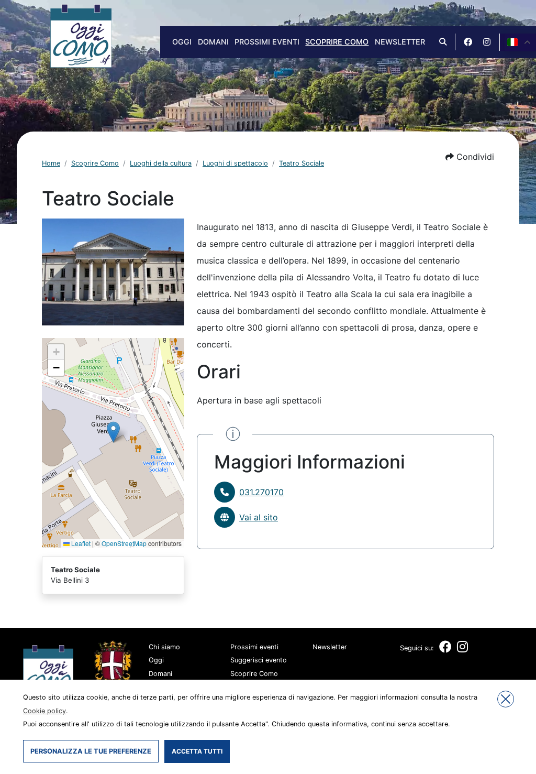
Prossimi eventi (266, 41)
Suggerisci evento (258, 660)
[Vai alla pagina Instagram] (486, 42)
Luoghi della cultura (161, 163)
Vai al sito (258, 517)
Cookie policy (44, 711)
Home (51, 163)
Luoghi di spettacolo (235, 163)
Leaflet (80, 543)
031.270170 (261, 492)
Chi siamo (164, 647)
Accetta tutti (197, 751)
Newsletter (400, 41)
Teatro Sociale (301, 163)
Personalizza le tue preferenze (90, 751)
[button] (469, 156)
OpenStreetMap (124, 543)
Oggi (182, 41)
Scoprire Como (336, 41)
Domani (213, 41)
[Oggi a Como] (80, 35)
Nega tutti (505, 699)
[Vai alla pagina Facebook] (468, 42)
